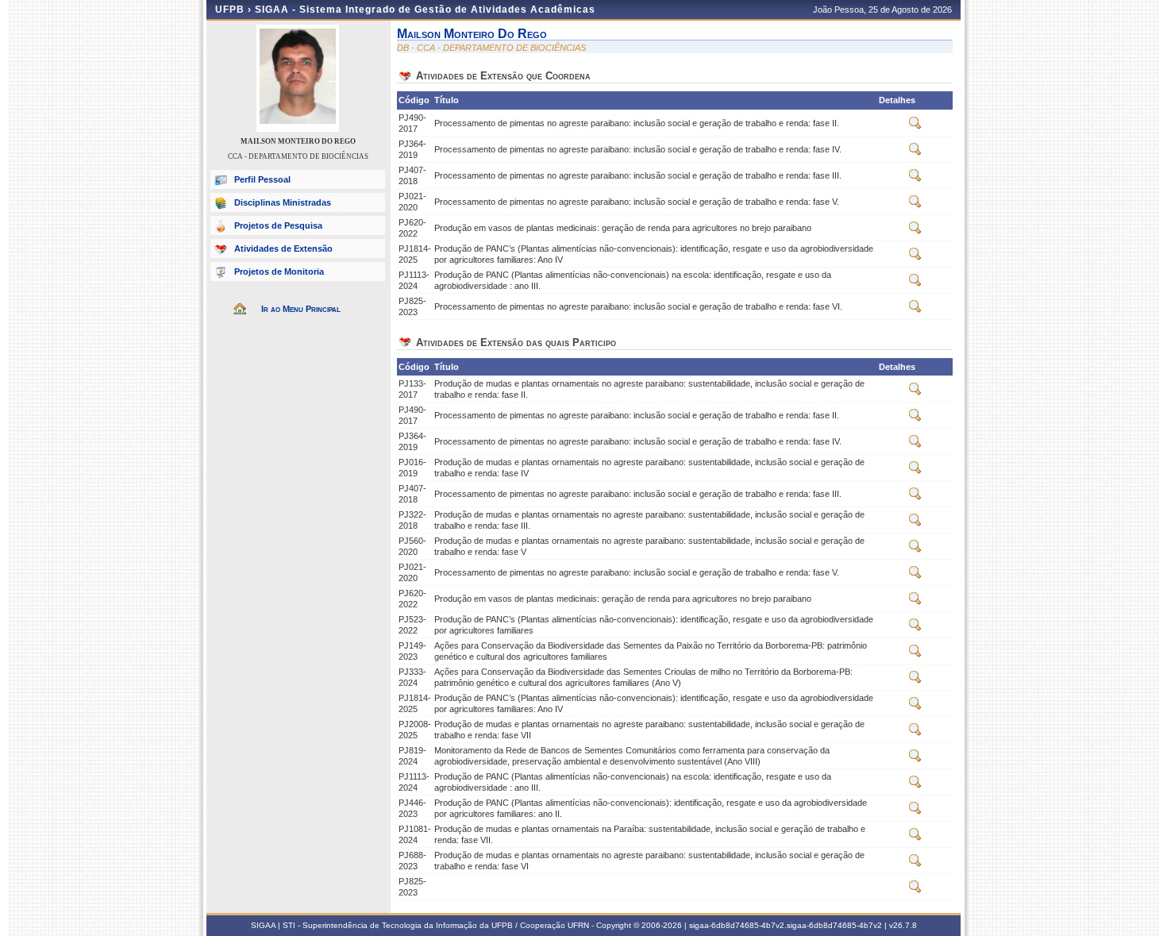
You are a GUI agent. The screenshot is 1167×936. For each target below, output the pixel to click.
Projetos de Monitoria (279, 271)
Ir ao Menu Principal (301, 309)
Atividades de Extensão (283, 248)
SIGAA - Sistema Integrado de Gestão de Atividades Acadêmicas (425, 9)
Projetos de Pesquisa (278, 225)
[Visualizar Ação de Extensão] (915, 126)
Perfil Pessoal (262, 179)
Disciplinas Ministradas (282, 202)
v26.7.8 (903, 925)
